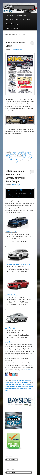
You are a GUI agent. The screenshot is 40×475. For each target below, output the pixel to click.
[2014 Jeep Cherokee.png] (17, 255)
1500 (7, 384)
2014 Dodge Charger (12, 295)
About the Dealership (12, 28)
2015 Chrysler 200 (11, 232)
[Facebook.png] (6, 374)
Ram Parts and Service (23, 19)
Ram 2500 (24, 154)
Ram (11, 154)
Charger (12, 386)
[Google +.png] (10, 374)
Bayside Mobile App (12, 24)
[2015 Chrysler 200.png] (18, 222)
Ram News (9, 15)
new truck (17, 158)
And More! (8, 342)
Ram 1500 (17, 154)
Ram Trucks (9, 19)
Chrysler (26, 386)
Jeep (7, 388)
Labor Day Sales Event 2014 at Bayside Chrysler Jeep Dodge (15, 176)
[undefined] (18, 229)
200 (10, 384)
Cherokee (19, 386)
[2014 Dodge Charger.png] (17, 285)
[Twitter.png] (13, 374)
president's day (25, 158)
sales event (24, 160)
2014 (13, 384)
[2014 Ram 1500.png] (17, 318)
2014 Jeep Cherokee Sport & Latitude (17, 264)
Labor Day (26, 370)
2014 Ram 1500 (10, 328)
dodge (31, 386)
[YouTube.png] (16, 374)
